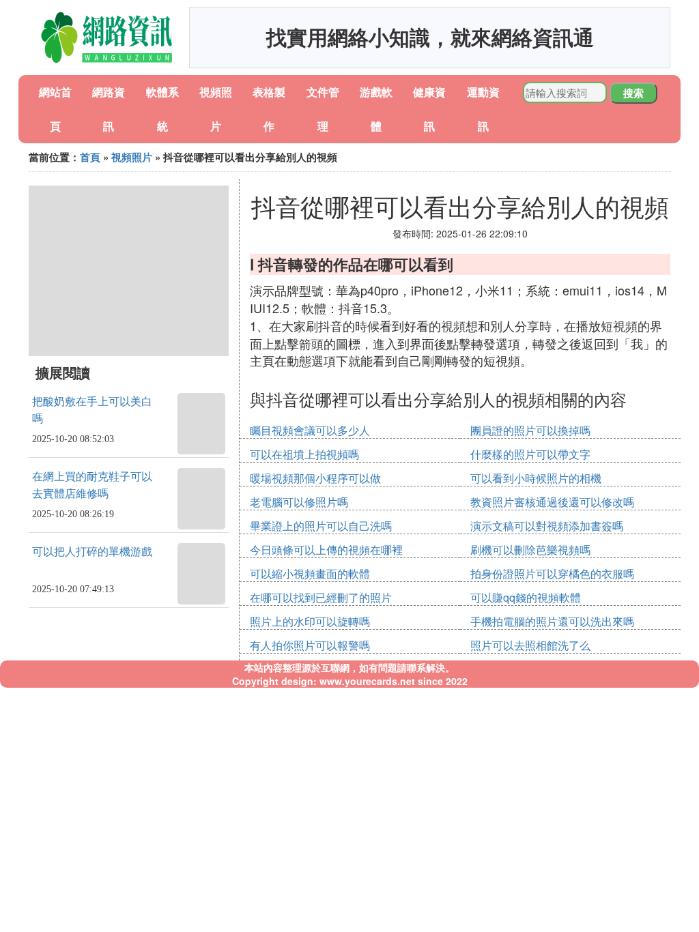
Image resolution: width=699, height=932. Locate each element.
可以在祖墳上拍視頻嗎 (304, 454)
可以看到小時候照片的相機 (535, 478)
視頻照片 (131, 156)
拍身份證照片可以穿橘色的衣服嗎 (552, 573)
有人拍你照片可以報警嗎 (310, 645)
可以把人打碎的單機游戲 (92, 551)
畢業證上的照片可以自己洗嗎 (321, 526)
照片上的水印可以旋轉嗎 (310, 621)
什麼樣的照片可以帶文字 (530, 454)
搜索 (633, 92)
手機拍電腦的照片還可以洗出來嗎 (552, 621)
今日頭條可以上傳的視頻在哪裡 (326, 549)
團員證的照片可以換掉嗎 (530, 430)
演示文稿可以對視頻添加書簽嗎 (546, 526)
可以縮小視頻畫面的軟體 (310, 573)
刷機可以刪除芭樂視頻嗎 (530, 549)
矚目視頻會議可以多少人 (310, 430)
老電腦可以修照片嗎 (299, 502)
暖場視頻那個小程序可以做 (315, 478)
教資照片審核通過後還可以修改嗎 (552, 502)
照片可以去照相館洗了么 (530, 645)
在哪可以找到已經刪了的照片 (321, 597)
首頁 (90, 156)
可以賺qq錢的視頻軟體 (525, 597)
